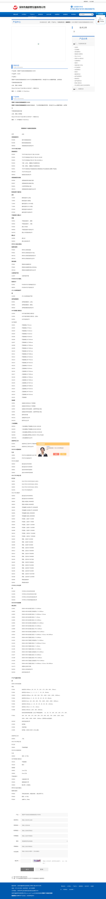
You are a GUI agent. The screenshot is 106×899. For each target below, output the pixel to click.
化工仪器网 (32, 888)
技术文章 (49, 14)
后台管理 (71, 889)
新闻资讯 (40, 14)
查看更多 (81, 89)
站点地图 (92, 1)
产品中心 (32, 14)
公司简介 (24, 14)
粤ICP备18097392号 (36, 885)
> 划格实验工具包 (78, 65)
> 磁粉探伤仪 (77, 74)
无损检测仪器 (60, 22)
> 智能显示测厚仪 (78, 54)
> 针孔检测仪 (77, 67)
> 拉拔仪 (76, 47)
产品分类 (83, 39)
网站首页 (15, 14)
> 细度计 (76, 63)
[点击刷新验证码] (37, 860)
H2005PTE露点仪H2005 (21, 877)
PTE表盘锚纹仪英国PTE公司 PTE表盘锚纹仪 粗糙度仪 (30, 878)
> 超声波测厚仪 (78, 76)
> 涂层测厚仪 (77, 69)
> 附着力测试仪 (78, 83)
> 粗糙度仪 (76, 78)
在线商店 (57, 14)
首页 (49, 22)
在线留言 (65, 14)
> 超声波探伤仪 (78, 80)
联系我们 (73, 14)
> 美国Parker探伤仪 (78, 58)
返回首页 (86, 1)
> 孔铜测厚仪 (77, 60)
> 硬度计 (76, 71)
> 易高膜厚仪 (77, 51)
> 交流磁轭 (76, 49)
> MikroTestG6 (77, 56)
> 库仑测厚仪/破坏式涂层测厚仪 (82, 85)
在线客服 (101, 21)
